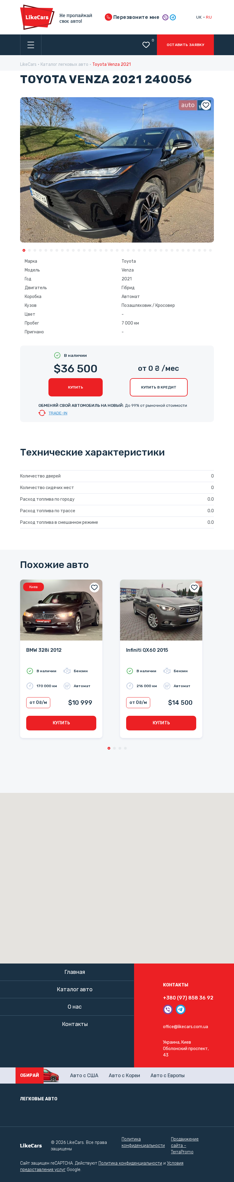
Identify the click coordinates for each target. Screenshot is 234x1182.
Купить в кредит (158, 387)
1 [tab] (24, 250)
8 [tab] (62, 250)
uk (199, 17)
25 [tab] (155, 250)
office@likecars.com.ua (185, 1026)
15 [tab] (100, 250)
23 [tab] (144, 250)
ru (209, 17)
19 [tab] (122, 250)
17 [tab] (111, 250)
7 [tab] (56, 250)
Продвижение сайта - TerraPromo (185, 1146)
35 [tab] (210, 250)
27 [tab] (166, 250)
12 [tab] (84, 250)
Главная (74, 972)
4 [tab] (40, 250)
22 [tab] (139, 250)
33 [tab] (199, 250)
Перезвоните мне (136, 17)
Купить (75, 387)
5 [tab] (45, 250)
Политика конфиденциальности (143, 1142)
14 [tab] (95, 250)
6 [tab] (51, 250)
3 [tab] (35, 250)
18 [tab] (117, 250)
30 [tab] (183, 250)
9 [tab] (67, 250)
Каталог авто (75, 989)
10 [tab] (73, 250)
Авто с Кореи (124, 1075)
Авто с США (84, 1075)
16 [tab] (106, 250)
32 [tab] (194, 250)
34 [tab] (205, 250)
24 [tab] (150, 250)
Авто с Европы (168, 1075)
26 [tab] (161, 250)
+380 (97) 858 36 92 (188, 998)
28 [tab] (172, 250)
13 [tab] (89, 250)
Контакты (75, 1024)
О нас (75, 1006)
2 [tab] (29, 250)
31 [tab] (188, 250)
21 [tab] (133, 250)
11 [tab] (78, 250)
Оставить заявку (185, 45)
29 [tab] (177, 250)
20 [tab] (128, 250)
